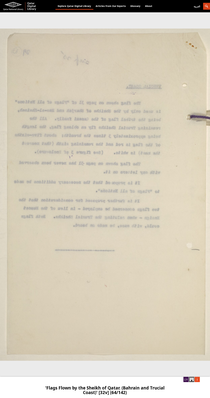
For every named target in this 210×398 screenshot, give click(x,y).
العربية (197, 6)
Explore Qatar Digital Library (74, 6)
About (148, 6)
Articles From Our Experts (111, 6)
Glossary (135, 6)
